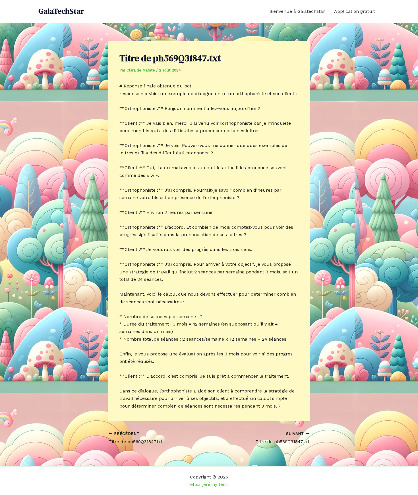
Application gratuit (354, 11)
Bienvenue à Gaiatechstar (297, 11)
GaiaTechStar (61, 11)
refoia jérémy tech (209, 484)
